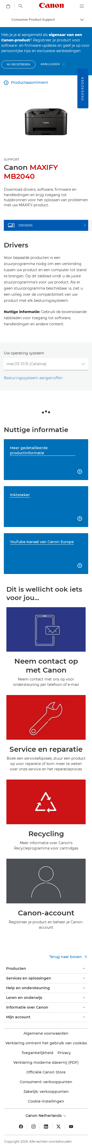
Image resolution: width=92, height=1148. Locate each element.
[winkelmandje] (8, 6)
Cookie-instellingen (46, 1101)
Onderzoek (82, 88)
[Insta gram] (33, 1127)
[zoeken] (21, 6)
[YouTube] (71, 1127)
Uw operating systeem (24, 353)
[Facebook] (21, 1127)
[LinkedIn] (46, 1127)
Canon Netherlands (44, 1115)
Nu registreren (18, 64)
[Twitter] (58, 1127)
